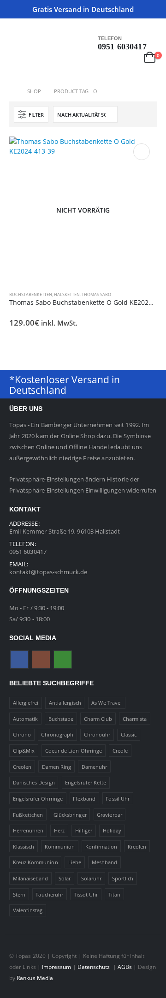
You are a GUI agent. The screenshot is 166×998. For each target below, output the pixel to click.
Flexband (84, 798)
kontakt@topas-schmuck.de (48, 572)
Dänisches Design (34, 782)
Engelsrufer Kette (85, 782)
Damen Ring (56, 766)
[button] (16, 39)
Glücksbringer (70, 814)
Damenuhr (94, 766)
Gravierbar (109, 814)
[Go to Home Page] (11, 91)
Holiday (112, 830)
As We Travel (106, 702)
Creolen (22, 766)
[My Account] (130, 57)
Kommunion (60, 846)
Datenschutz (94, 966)
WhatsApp (62, 659)
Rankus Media (35, 977)
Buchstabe (61, 718)
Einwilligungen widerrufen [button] (121, 490)
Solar (65, 878)
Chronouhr (97, 734)
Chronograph (57, 734)
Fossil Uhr (118, 798)
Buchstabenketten (30, 294)
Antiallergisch (65, 702)
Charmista (135, 718)
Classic (128, 734)
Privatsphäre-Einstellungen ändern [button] (57, 479)
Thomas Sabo (96, 294)
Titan (114, 894)
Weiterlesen (141, 151)
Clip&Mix (24, 750)
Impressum (56, 966)
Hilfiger (84, 830)
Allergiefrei (26, 702)
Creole (120, 750)
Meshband (105, 862)
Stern (19, 894)
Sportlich (123, 878)
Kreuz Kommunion (35, 862)
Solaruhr (91, 878)
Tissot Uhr (86, 894)
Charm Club (98, 718)
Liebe (74, 862)
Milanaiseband (30, 878)
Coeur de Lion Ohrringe (73, 750)
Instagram (41, 659)
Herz (59, 830)
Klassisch (24, 846)
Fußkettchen (28, 814)
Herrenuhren (28, 830)
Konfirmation (101, 846)
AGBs (125, 966)
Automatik (25, 718)
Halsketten (67, 294)
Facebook (19, 659)
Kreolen (137, 846)
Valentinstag (28, 910)
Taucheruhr (49, 894)
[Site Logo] (27, 61)
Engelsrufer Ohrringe (38, 798)
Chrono (22, 734)
